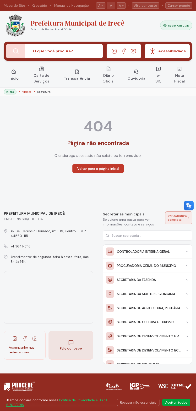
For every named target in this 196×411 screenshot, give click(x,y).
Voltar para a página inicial (98, 168)
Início (14, 78)
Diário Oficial (108, 78)
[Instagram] (114, 51)
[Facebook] (124, 51)
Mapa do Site (14, 5)
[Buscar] (15, 51)
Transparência (77, 78)
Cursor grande (179, 5)
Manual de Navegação (71, 5)
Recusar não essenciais (138, 402)
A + (121, 5)
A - (100, 5)
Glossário (39, 5)
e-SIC (158, 78)
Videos (27, 92)
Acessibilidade (172, 51)
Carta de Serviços (41, 78)
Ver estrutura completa (177, 218)
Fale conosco (71, 348)
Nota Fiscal (179, 78)
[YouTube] (133, 51)
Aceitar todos (176, 402)
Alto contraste (145, 5)
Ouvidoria (136, 78)
